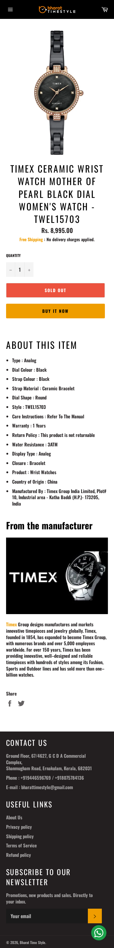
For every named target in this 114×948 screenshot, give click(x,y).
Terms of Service (21, 845)
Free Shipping (31, 239)
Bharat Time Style (32, 942)
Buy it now (55, 311)
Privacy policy (19, 826)
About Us (14, 817)
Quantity (13, 255)
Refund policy (18, 854)
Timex (11, 624)
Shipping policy (20, 836)
